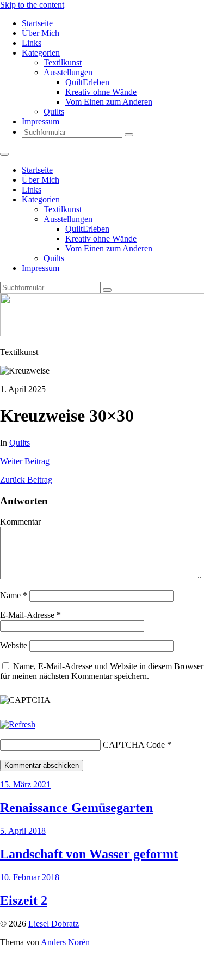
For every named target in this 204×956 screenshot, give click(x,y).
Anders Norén (65, 942)
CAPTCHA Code (134, 744)
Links (31, 42)
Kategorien (41, 52)
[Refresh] (17, 724)
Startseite (37, 23)
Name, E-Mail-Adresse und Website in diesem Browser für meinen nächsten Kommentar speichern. (101, 671)
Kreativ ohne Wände (101, 92)
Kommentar (20, 521)
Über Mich (40, 33)
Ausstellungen (68, 72)
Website (13, 645)
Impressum (40, 121)
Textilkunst (63, 62)
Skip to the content (32, 4)
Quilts (54, 111)
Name (13, 595)
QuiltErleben (87, 82)
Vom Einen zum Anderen (108, 101)
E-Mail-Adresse (30, 615)
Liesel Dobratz (53, 923)
